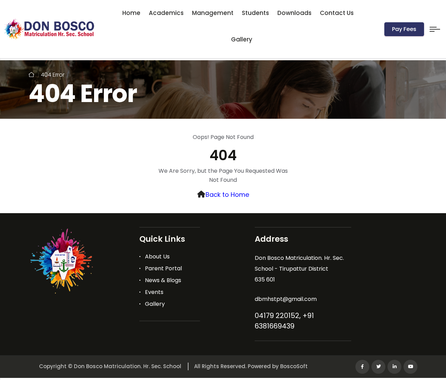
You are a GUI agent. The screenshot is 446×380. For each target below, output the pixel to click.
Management (212, 13)
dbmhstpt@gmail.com (286, 299)
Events (154, 292)
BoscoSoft (294, 366)
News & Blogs (163, 280)
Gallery (241, 39)
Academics (166, 13)
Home (131, 13)
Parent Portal (163, 268)
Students (255, 13)
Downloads (294, 13)
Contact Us (337, 13)
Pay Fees (404, 29)
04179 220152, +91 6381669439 (284, 321)
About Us (157, 257)
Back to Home (227, 194)
